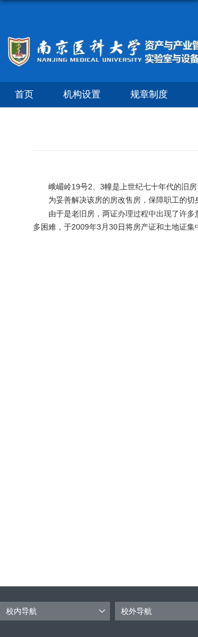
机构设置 (82, 94)
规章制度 (149, 94)
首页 (24, 94)
